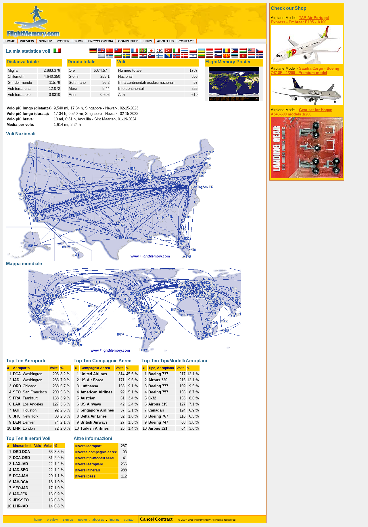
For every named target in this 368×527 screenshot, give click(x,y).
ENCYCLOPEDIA (100, 41)
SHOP (78, 41)
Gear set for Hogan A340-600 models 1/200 (301, 112)
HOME (10, 41)
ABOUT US (165, 41)
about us (98, 519)
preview (52, 519)
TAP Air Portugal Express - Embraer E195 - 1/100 (300, 20)
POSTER (63, 41)
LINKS (147, 41)
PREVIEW (27, 41)
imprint (114, 519)
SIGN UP (45, 41)
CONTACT (186, 41)
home (38, 519)
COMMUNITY (128, 41)
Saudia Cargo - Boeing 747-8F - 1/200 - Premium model (305, 70)
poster (82, 519)
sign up (68, 519)
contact (129, 519)
